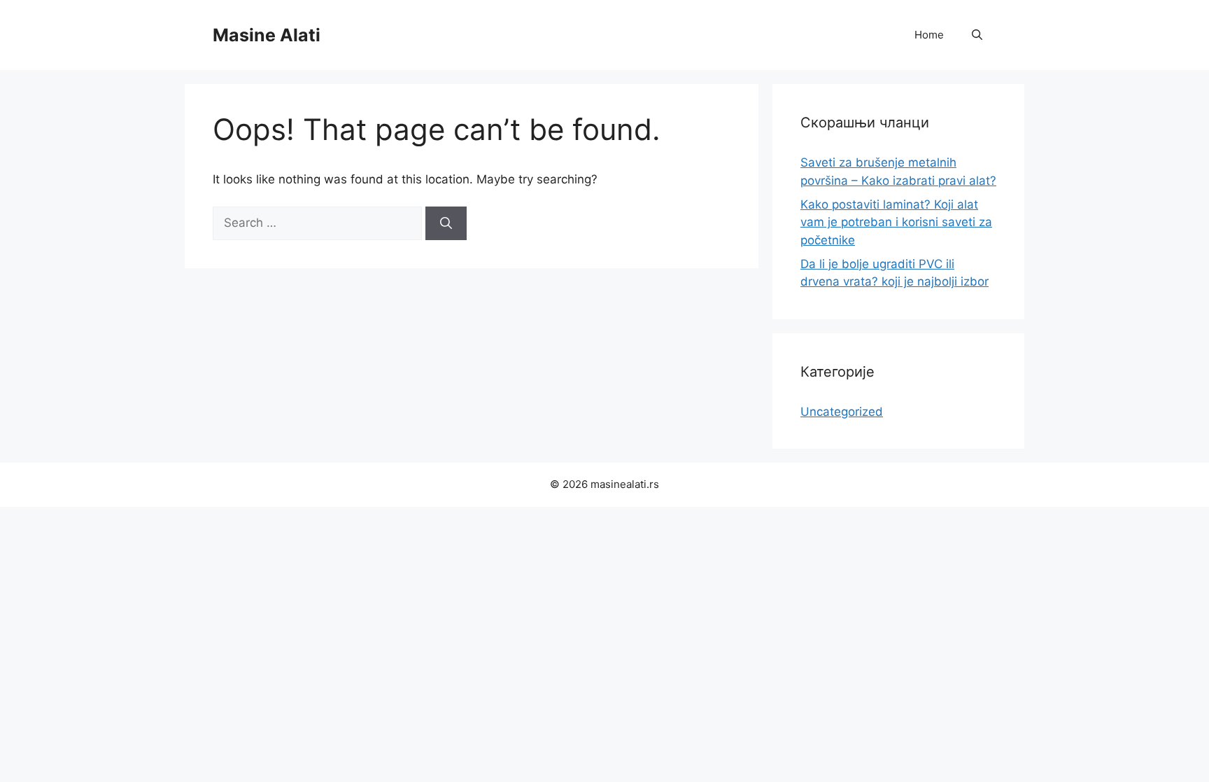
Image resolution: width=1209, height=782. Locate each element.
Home (929, 34)
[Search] (446, 223)
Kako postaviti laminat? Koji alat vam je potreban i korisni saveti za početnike (896, 222)
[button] (977, 35)
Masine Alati (266, 35)
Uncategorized (841, 412)
